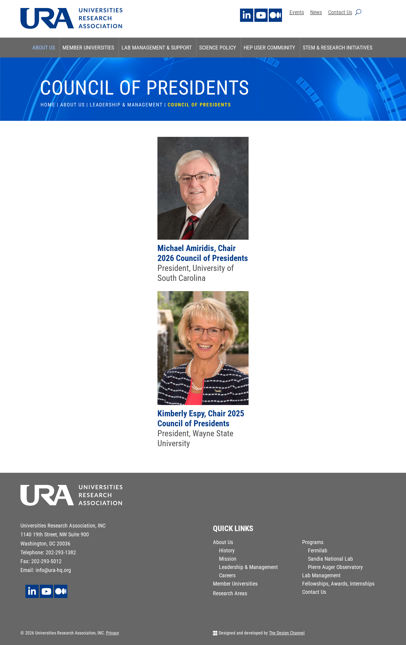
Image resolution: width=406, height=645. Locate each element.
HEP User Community (269, 47)
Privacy (112, 633)
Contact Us (340, 12)
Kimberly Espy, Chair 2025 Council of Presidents (200, 418)
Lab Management (321, 576)
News (316, 12)
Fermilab (317, 551)
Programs (312, 542)
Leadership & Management (126, 105)
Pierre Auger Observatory (335, 567)
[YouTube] (261, 15)
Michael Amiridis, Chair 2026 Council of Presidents (202, 253)
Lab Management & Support (157, 47)
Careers (227, 576)
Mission (227, 559)
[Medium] (275, 15)
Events (296, 12)
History (226, 551)
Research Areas (230, 594)
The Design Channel (287, 633)
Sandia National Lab (330, 559)
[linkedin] (246, 15)
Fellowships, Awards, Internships (338, 584)
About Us (43, 47)
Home (48, 105)
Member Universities (88, 47)
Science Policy (217, 47)
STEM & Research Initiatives (337, 47)
